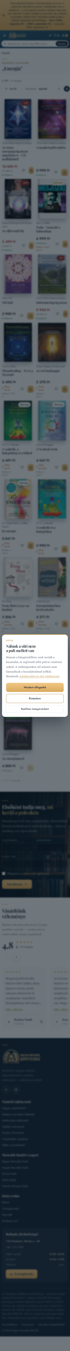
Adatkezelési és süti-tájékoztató (39, 676)
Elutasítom (35, 698)
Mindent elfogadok (35, 687)
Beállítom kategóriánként (35, 709)
